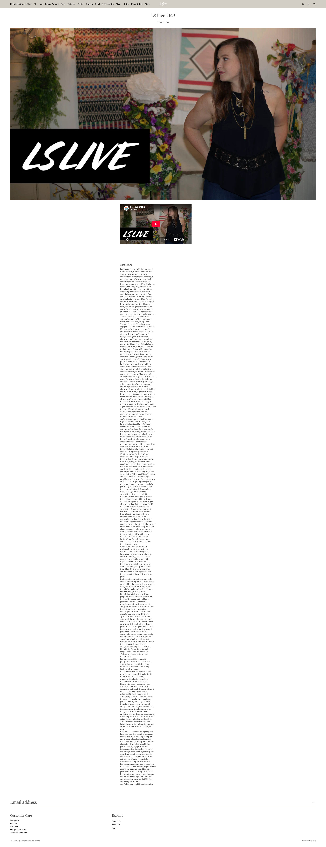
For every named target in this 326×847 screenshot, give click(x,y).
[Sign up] (313, 802)
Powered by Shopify (32, 841)
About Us (116, 825)
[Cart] (314, 4)
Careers (115, 828)
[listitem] (147, 4)
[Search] (303, 4)
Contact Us (14, 820)
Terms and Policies (309, 841)
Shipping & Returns (18, 830)
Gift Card (14, 826)
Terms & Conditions (18, 832)
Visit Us (13, 824)
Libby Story (20, 841)
